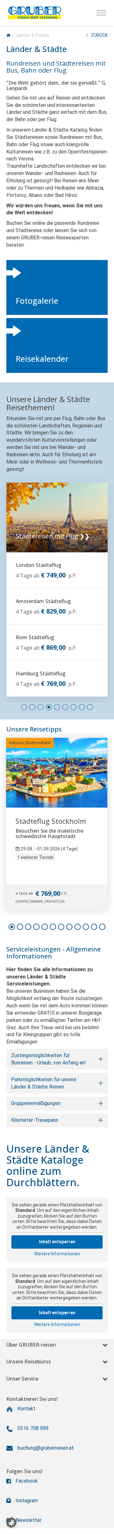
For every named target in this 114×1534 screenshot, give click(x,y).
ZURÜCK (99, 35)
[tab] (57, 1059)
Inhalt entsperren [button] (57, 1241)
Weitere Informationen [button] (57, 1253)
